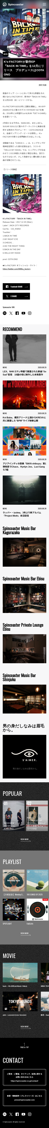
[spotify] (4, 315)
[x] (11, 315)
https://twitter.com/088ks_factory (16, 269)
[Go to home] (13, 4)
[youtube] (23, 315)
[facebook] (17, 315)
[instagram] (29, 315)
